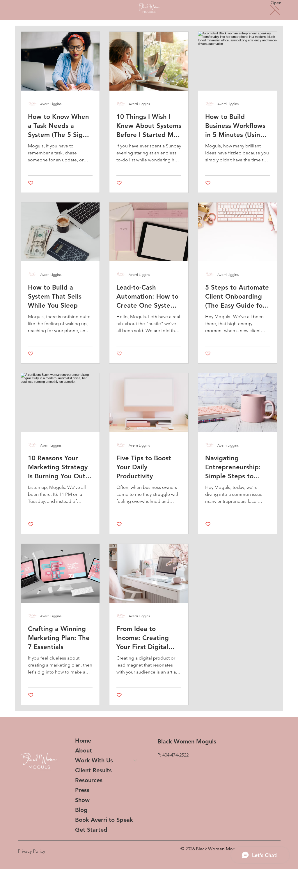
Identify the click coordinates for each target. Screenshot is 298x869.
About (83, 750)
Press (82, 790)
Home (83, 740)
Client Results (93, 770)
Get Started (91, 829)
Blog (81, 809)
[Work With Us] (135, 760)
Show (82, 799)
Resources (88, 780)
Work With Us (94, 760)
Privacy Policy (31, 851)
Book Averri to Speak (104, 819)
